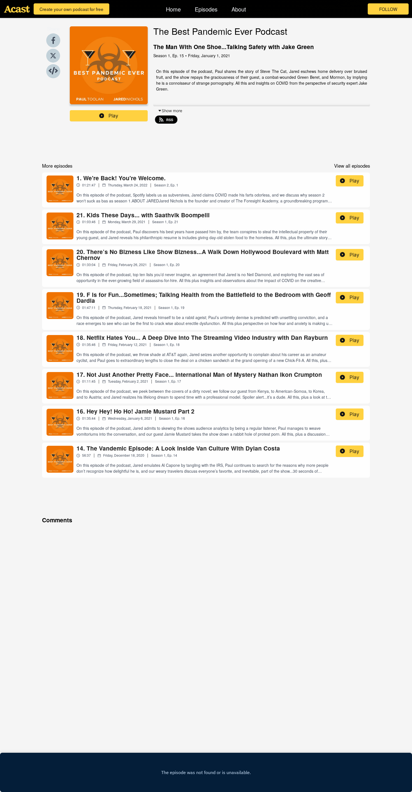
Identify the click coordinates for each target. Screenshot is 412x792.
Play (113, 116)
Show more (172, 110)
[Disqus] (206, 596)
